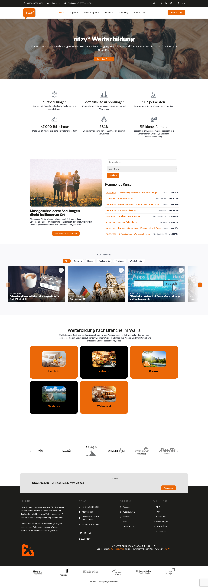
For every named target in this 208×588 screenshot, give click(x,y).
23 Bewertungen (117, 549)
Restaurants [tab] (104, 261)
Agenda (74, 12)
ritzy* (108, 12)
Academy (123, 12)
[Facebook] (81, 533)
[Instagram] (90, 533)
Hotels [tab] (90, 261)
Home (61, 12)
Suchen (113, 175)
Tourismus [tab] (119, 261)
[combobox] (142, 162)
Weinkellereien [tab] (136, 261)
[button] (154, 3)
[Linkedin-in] (85, 533)
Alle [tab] (66, 261)
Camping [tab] (78, 261)
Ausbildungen (90, 12)
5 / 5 (165, 549)
